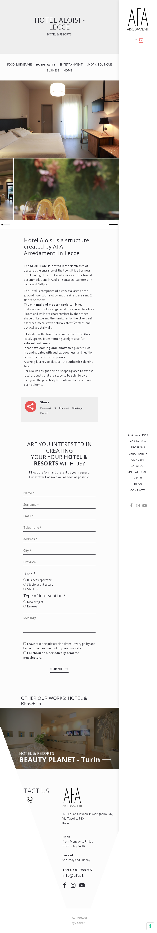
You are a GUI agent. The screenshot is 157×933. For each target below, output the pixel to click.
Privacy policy (81, 644)
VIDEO (138, 478)
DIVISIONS (138, 447)
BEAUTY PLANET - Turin (59, 758)
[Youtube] (144, 506)
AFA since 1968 (138, 435)
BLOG (138, 484)
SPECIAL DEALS (138, 472)
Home (68, 70)
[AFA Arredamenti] (138, 19)
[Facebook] (131, 506)
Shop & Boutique (99, 64)
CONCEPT (138, 459)
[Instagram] (138, 506)
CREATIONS (137, 453)
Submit (57, 668)
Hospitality (46, 64)
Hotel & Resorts (59, 34)
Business (53, 70)
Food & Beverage (19, 64)
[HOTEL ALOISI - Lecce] (59, 119)
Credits (82, 923)
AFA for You (138, 441)
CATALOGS (138, 466)
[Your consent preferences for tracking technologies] (150, 926)
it (136, 41)
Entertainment (71, 64)
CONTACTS (138, 490)
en (140, 40)
